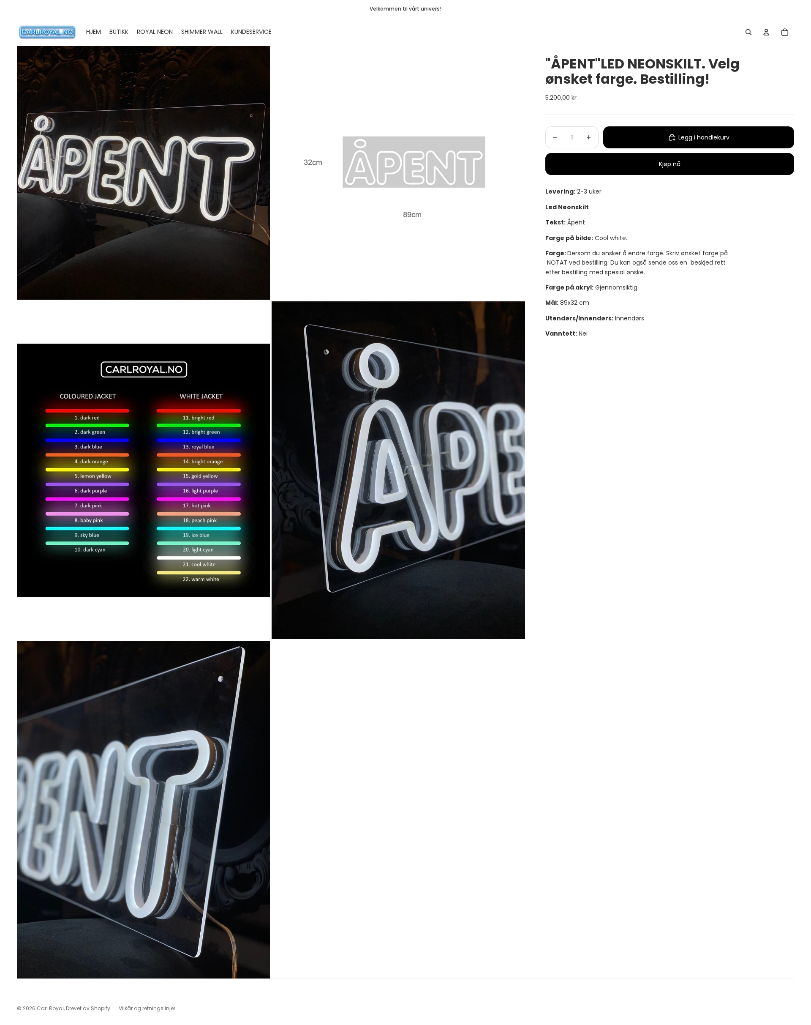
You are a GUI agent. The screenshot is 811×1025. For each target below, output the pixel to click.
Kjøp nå (669, 164)
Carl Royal (50, 1008)
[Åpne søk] (748, 32)
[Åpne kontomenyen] (766, 32)
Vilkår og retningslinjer (147, 1008)
